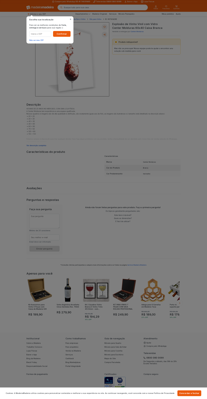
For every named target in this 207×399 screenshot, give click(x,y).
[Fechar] (70, 19)
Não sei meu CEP (36, 40)
